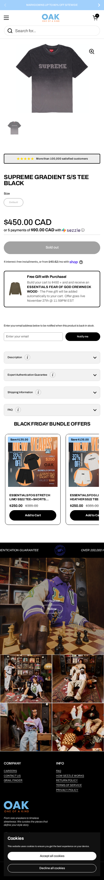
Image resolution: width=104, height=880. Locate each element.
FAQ (58, 771)
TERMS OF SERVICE (69, 785)
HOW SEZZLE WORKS (70, 775)
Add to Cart (33, 515)
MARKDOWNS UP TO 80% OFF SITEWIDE (52, 5)
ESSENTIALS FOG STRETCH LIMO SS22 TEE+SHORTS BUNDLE (29, 499)
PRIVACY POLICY (67, 790)
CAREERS (10, 771)
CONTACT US (12, 775)
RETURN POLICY (67, 780)
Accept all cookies (52, 856)
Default (13, 202)
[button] (95, 18)
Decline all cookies (52, 868)
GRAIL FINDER (13, 780)
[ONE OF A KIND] (51, 18)
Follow (52, 609)
